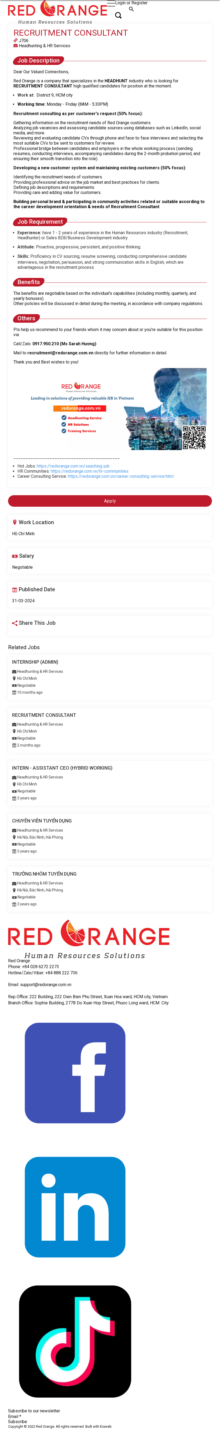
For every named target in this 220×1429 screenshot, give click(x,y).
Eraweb (106, 1426)
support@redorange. (39, 984)
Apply (110, 501)
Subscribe (17, 1421)
